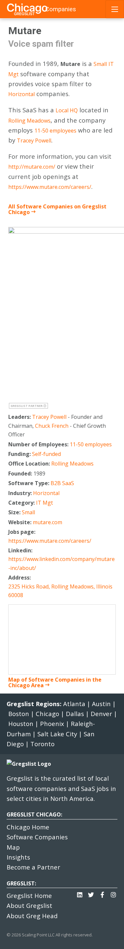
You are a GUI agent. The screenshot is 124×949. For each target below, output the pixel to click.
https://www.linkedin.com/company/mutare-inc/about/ (61, 563)
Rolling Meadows (29, 120)
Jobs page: (22, 531)
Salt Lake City (57, 734)
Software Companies (37, 837)
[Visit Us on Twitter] (91, 893)
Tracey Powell (34, 140)
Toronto (42, 744)
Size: (15, 512)
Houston (20, 723)
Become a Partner (33, 867)
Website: (20, 522)
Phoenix (52, 723)
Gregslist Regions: (35, 703)
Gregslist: (21, 883)
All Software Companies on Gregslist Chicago (57, 209)
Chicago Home (28, 827)
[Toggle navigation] (114, 9)
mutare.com (47, 522)
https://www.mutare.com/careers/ (49, 187)
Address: (20, 577)
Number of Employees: (39, 444)
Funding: (20, 454)
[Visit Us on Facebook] (102, 893)
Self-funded (46, 454)
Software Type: (29, 483)
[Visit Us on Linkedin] (79, 893)
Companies (60, 9)
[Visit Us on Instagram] (113, 893)
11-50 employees (55, 130)
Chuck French (51, 425)
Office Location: (29, 463)
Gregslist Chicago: (34, 814)
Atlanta (74, 703)
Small (100, 64)
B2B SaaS (62, 483)
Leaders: (20, 416)
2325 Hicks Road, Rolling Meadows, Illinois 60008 (60, 591)
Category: (22, 502)
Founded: (20, 473)
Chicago (47, 713)
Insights (18, 857)
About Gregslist (29, 905)
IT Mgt (44, 502)
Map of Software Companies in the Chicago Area (55, 682)
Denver (101, 713)
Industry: (20, 493)
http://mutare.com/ (31, 166)
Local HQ (67, 110)
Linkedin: (21, 550)
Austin (101, 703)
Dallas (75, 713)
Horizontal (21, 94)
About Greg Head (32, 916)
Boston (18, 713)
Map (13, 847)
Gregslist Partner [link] (27, 406)
